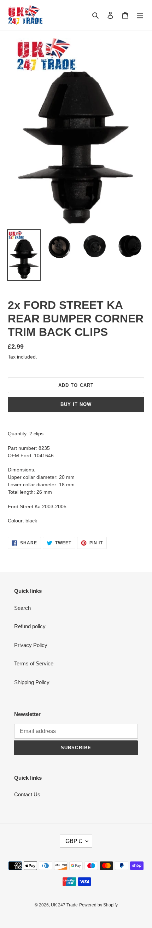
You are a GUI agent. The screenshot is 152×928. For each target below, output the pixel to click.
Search (22, 608)
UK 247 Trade (64, 905)
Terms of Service (33, 663)
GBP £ (73, 841)
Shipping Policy (31, 682)
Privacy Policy (30, 645)
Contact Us (27, 794)
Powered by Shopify (98, 905)
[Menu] (140, 15)
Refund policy (30, 626)
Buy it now (76, 404)
